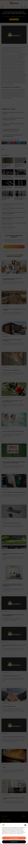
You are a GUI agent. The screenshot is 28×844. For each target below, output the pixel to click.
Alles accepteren (14, 838)
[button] (25, 825)
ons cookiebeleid (10, 833)
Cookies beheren (14, 841)
